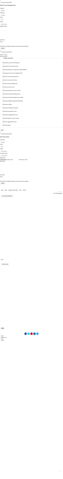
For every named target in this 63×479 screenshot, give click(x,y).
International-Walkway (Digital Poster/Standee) (13, 100)
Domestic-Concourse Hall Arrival (10, 80)
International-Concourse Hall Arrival (10, 66)
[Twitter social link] (28, 333)
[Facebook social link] (25, 333)
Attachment (2, 157)
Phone (1, 21)
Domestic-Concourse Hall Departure (10, 76)
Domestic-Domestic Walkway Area (10, 83)
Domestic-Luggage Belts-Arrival (9, 121)
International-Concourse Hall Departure (11, 62)
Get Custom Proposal (7, 196)
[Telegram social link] (37, 333)
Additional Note (3, 26)
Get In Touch (5, 264)
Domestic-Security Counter (8, 87)
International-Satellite (7, 104)
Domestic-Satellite (7, 125)
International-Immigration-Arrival (10, 111)
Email (1, 17)
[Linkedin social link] (34, 333)
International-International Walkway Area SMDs (13, 97)
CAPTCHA (2, 39)
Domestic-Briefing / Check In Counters (11, 118)
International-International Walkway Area (11, 93)
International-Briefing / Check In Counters (12, 90)
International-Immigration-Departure (10, 107)
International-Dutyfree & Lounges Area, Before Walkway (15, 69)
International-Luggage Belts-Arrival (10, 114)
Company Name (4, 153)
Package (2, 8)
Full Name (2, 12)
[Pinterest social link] (31, 333)
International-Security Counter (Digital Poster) (12, 73)
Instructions (2, 161)
